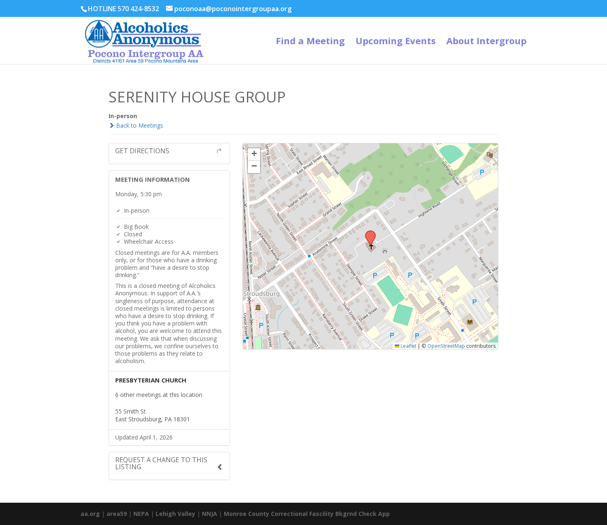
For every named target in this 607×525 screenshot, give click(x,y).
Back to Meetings (138, 125)
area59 (117, 514)
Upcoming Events (396, 42)
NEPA (141, 514)
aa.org (90, 514)
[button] (367, 232)
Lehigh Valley (175, 514)
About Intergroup (486, 42)
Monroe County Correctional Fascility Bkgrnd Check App (307, 514)
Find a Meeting (310, 42)
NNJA (209, 514)
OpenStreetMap (446, 345)
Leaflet (407, 345)
